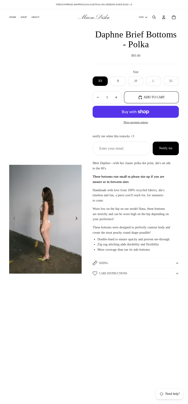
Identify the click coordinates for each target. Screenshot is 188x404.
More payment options (136, 122)
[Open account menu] (164, 17)
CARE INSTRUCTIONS (113, 273)
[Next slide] (78, 219)
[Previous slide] (13, 219)
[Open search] (154, 17)
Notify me (165, 148)
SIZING (103, 263)
